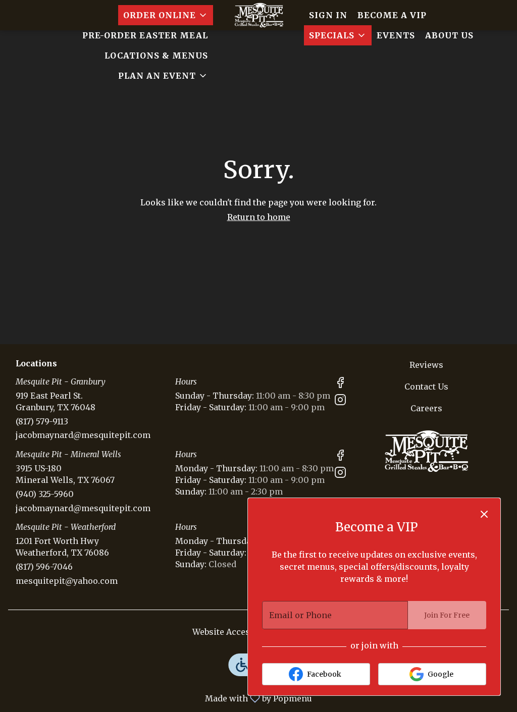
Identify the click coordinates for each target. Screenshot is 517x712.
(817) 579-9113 (42, 421)
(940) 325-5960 (45, 494)
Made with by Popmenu (160, 697)
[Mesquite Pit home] (258, 15)
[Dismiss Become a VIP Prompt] (484, 514)
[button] (165, 15)
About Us (449, 35)
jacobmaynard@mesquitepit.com (83, 435)
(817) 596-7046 (44, 567)
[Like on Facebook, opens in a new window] (340, 384)
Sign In (328, 15)
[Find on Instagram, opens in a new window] (340, 401)
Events (396, 35)
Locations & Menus (156, 55)
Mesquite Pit (426, 452)
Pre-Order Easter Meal (145, 35)
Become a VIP (392, 15)
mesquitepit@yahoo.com (67, 581)
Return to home (258, 217)
